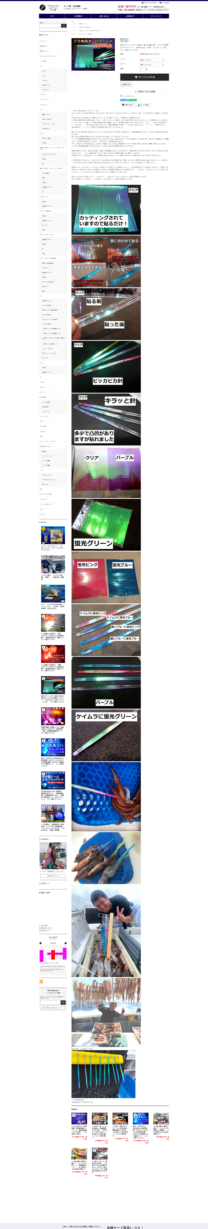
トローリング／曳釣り (46, 494)
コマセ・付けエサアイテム (47, 56)
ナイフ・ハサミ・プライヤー (48, 441)
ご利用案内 (78, 16)
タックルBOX (46, 402)
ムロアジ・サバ (44, 196)
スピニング (45, 90)
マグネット (45, 268)
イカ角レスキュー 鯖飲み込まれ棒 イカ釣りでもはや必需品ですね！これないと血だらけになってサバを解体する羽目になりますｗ (99, 1167)
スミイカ (44, 358)
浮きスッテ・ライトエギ (49, 353)
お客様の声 (130, 16)
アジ (41, 377)
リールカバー (43, 104)
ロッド (41, 109)
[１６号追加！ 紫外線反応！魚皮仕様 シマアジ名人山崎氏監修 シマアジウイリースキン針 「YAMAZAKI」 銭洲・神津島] (53, 813)
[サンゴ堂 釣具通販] (49, 7)
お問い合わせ (104, 16)
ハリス (41, 470)
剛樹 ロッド (46, 114)
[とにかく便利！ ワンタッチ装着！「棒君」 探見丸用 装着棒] (53, 564)
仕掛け (44, 159)
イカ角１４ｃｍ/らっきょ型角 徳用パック (90, 30)
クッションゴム (44, 416)
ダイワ (44, 71)
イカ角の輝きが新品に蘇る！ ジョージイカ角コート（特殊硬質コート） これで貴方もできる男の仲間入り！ (79, 1165)
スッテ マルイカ (47, 348)
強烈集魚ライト (44, 46)
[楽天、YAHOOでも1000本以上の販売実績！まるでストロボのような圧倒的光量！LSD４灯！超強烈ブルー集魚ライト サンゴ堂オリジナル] (141, 1118)
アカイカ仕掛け (46, 324)
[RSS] (41, 982)
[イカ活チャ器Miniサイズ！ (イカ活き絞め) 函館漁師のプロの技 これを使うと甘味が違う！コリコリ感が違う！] (120, 1118)
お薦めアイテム (83, 23)
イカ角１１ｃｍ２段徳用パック (51, 333)
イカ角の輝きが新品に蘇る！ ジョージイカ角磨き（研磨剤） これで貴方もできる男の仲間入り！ (161, 1130)
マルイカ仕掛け (46, 314)
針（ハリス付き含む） (48, 282)
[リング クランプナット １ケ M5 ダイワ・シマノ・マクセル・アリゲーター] (53, 535)
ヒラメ (41, 362)
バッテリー (43, 94)
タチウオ (42, 387)
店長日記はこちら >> (53, 875)
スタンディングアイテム (49, 154)
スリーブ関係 (46, 460)
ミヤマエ (44, 80)
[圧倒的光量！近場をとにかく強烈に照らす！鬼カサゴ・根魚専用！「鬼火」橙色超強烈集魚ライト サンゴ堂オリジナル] (53, 716)
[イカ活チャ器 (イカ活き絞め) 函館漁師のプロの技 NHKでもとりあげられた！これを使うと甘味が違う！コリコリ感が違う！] (100, 1118)
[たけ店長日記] (53, 869)
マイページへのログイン (150, 2)
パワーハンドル (44, 99)
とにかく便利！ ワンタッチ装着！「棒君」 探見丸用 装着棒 (52, 577)
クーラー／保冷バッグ (46, 504)
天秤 (43, 178)
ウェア (41, 509)
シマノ (44, 76)
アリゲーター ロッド (48, 124)
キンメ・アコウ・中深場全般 (48, 258)
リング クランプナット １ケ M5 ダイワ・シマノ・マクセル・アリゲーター (53, 548)
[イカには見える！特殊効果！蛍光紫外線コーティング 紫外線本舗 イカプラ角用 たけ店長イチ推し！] (79, 1118)
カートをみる (165, 2)
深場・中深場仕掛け (48, 263)
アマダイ (42, 382)
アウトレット (43, 41)
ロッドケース (46, 411)
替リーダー (45, 484)
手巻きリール (46, 85)
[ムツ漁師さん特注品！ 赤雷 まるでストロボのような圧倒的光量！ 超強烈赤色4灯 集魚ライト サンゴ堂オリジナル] (53, 654)
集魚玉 (44, 451)
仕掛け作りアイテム (45, 446)
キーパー (42, 133)
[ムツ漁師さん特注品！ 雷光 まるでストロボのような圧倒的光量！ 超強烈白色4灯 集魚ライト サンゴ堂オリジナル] (53, 623)
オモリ (41, 421)
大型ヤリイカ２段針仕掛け (50, 310)
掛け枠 (44, 277)
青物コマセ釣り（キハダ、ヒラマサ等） (51, 168)
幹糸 (43, 291)
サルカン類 (43, 426)
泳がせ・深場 (46, 138)
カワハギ (42, 392)
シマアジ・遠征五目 (45, 211)
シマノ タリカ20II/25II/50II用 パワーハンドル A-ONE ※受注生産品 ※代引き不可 (53, 606)
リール (41, 66)
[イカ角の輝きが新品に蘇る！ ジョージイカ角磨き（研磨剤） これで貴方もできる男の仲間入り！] (161, 1118)
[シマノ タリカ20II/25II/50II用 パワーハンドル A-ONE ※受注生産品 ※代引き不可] (53, 594)
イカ (74, 23)
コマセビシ (43, 431)
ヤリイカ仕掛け (46, 305)
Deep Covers (46, 119)
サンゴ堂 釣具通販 (72, 6)
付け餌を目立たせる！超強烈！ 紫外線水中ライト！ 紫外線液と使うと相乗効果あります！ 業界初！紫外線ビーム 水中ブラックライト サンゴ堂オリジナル (52, 795)
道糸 (41, 489)
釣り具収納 (43, 397)
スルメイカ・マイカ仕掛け (85, 34)
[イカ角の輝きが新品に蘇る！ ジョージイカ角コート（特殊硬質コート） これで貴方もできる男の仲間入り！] (79, 1153)
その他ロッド (46, 128)
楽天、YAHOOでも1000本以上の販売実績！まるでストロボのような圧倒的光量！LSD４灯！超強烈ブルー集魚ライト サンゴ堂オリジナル (140, 1132)
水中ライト (45, 286)
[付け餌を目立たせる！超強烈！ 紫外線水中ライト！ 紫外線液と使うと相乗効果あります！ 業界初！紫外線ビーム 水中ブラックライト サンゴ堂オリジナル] (53, 780)
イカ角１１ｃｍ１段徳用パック (51, 328)
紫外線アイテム (44, 51)
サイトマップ (156, 16)
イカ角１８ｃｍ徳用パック (85, 27)
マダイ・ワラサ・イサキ (47, 234)
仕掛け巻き (45, 407)
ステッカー (43, 514)
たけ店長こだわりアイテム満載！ (76, 9)
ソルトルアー (43, 499)
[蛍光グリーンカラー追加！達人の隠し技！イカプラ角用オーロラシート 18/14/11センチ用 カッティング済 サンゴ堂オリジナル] (53, 685)
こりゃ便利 (43, 61)
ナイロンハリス (46, 475)
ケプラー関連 (46, 465)
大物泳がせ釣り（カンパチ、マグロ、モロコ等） (52, 148)
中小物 (44, 143)
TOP (52, 16)
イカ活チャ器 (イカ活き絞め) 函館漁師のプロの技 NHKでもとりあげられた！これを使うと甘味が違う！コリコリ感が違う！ (99, 1132)
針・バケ (44, 225)
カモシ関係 (45, 173)
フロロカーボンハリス (48, 479)
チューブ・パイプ (47, 456)
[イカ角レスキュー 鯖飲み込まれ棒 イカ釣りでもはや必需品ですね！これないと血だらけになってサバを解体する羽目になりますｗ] (100, 1153)
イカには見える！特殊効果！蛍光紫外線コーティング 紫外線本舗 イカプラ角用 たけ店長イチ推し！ (81, 1130)
